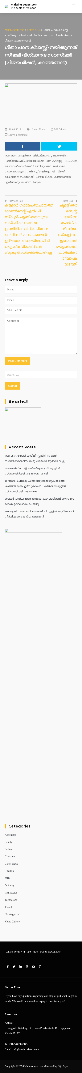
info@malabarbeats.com (26, 1049)
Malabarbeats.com (24, 4)
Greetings (10, 856)
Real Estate (11, 892)
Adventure (10, 834)
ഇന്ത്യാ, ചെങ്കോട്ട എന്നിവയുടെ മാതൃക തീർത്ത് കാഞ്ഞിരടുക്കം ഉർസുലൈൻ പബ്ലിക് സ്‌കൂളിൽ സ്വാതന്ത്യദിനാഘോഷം (35, 486)
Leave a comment (17, 134)
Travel (8, 907)
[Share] (22, 146)
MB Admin (60, 129)
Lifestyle (9, 871)
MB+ (7, 878)
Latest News (38, 129)
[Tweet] (59, 146)
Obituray (9, 885)
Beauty (8, 842)
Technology (11, 899)
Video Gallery (12, 921)
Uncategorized (12, 914)
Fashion (9, 849)
